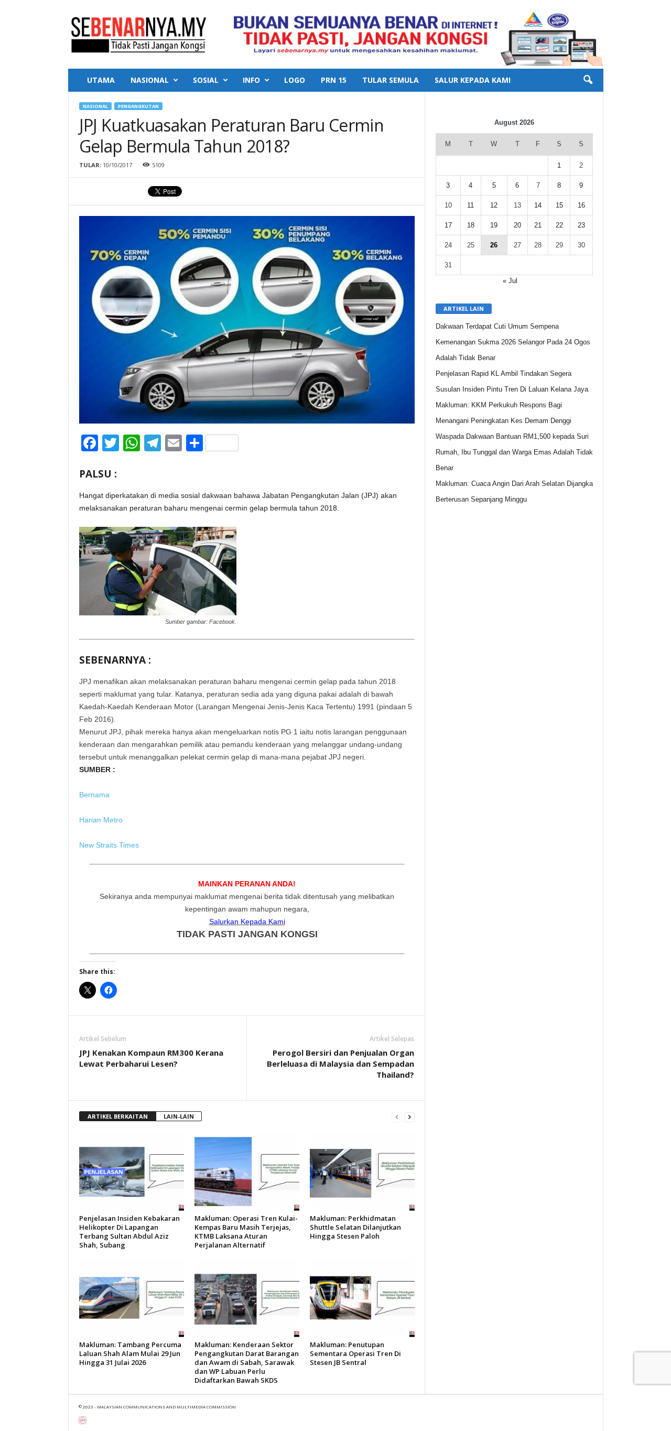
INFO (251, 80)
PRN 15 (334, 80)
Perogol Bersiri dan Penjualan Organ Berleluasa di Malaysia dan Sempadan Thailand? (340, 1063)
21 (538, 225)
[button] (587, 80)
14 (538, 205)
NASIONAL (150, 80)
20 (517, 225)
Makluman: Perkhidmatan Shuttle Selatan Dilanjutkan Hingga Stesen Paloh (355, 1227)
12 (493, 205)
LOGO (294, 80)
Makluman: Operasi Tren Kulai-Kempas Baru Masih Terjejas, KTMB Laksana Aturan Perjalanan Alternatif (246, 1231)
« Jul (510, 281)
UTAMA (101, 80)
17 (448, 225)
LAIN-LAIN (179, 1116)
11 (470, 205)
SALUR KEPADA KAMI (473, 80)
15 (559, 205)
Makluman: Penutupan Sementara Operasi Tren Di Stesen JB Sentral (355, 1353)
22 (559, 225)
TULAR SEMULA (390, 80)
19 (493, 225)
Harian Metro (101, 820)
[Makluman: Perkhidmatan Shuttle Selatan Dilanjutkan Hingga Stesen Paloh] (362, 1171)
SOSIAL (206, 80)
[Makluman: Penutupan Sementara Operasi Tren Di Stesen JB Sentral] (362, 1298)
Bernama (94, 794)
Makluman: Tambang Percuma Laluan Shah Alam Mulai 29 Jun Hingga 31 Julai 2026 (130, 1353)
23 (581, 225)
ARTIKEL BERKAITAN (118, 1116)
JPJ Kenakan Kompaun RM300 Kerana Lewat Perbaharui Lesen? (151, 1058)
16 (581, 205)
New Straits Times (109, 845)
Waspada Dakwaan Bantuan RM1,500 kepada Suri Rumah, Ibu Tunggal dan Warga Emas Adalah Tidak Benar (514, 452)
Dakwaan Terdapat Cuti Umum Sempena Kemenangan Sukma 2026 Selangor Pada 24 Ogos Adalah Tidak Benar (513, 342)
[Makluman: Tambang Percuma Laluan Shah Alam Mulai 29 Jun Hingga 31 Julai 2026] (131, 1298)
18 (470, 225)
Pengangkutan (138, 106)
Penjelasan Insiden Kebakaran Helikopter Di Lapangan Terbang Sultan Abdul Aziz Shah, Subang (129, 1231)
